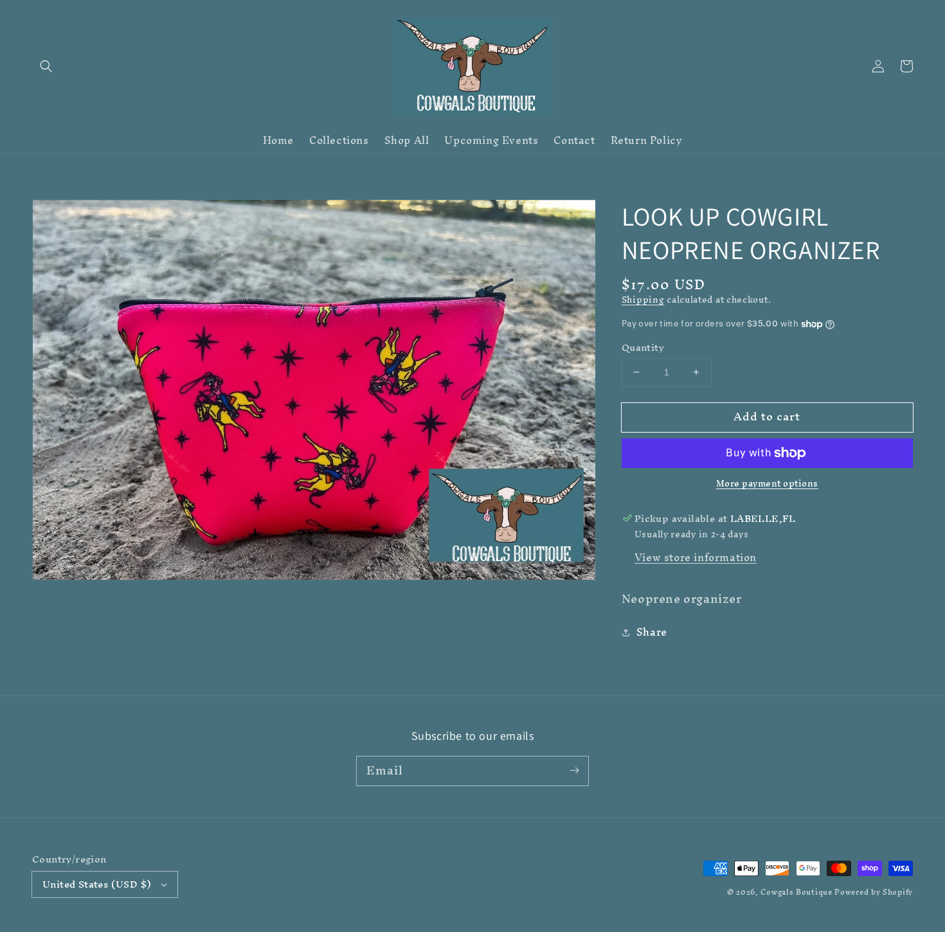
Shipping (643, 300)
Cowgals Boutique (796, 892)
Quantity (643, 347)
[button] (46, 66)
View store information (695, 557)
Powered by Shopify (873, 892)
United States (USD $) (96, 884)
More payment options (767, 484)
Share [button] (651, 632)
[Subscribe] (574, 771)
